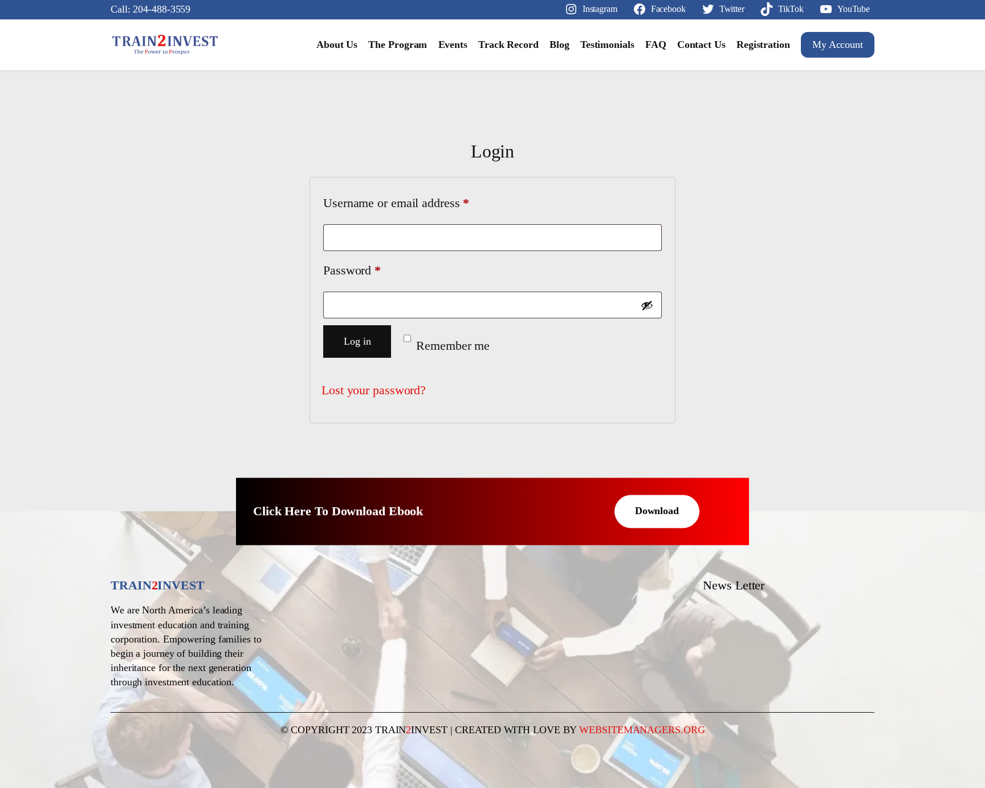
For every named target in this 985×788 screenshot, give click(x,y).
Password (374, 269)
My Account (837, 44)
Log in (357, 341)
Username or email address (419, 202)
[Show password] (647, 305)
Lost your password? (373, 390)
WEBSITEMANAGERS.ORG (642, 730)
